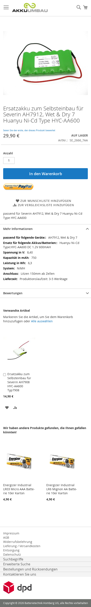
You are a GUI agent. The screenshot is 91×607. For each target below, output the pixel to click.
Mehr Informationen (18, 229)
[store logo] (30, 8)
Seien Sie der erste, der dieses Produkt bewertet (29, 130)
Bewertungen (12, 293)
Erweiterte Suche (16, 564)
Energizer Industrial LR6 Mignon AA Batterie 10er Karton (61, 489)
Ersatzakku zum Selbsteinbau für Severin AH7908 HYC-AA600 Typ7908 (19, 382)
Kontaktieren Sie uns (19, 574)
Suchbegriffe (13, 559)
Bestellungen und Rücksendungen (30, 569)
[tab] (45, 228)
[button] (7, 407)
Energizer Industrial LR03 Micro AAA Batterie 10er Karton (19, 489)
